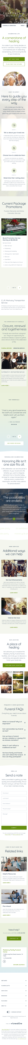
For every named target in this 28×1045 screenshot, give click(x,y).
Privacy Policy (8, 834)
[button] (14, 360)
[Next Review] (19, 437)
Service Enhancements (14, 580)
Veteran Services (14, 618)
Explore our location (14, 665)
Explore (18, 964)
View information (5, 1029)
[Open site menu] (25, 2)
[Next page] (19, 288)
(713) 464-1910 (21, 933)
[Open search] (22, 2)
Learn (5, 385)
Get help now (14, 59)
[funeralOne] (17, 1023)
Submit (14, 827)
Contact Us (14, 938)
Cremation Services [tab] (19, 348)
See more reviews (14, 443)
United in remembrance (12, 372)
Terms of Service (16, 834)
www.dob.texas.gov (22, 1038)
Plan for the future (14, 64)
